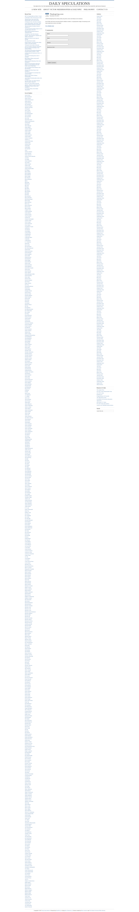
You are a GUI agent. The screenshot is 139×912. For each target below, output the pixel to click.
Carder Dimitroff (28, 211)
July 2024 (99, 54)
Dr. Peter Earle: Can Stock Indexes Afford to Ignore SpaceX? (32, 81)
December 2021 (100, 101)
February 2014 (100, 245)
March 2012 (99, 280)
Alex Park (27, 118)
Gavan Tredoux (28, 344)
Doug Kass (27, 287)
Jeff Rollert (27, 442)
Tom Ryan (27, 848)
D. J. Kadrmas (28, 242)
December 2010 (100, 303)
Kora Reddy (27, 535)
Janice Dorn (27, 420)
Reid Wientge (28, 717)
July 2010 (99, 311)
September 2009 (100, 326)
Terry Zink (27, 821)
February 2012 (100, 282)
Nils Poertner (28, 668)
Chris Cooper (28, 222)
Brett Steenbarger (29, 199)
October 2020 (100, 123)
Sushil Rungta (28, 816)
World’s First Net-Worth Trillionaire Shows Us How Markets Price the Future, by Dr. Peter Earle (32, 65)
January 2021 (100, 118)
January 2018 (100, 173)
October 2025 (100, 31)
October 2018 (100, 160)
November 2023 (100, 66)
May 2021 (99, 112)
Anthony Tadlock (28, 151)
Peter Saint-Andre (29, 700)
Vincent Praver (28, 877)
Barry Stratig (27, 176)
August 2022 (99, 89)
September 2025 (100, 33)
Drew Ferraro (28, 292)
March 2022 (99, 97)
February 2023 (100, 80)
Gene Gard (27, 347)
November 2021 (100, 103)
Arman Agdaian (28, 161)
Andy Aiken (27, 145)
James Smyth (28, 411)
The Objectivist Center (101, 397)
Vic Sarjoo (27, 868)
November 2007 (100, 360)
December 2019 (100, 138)
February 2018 (100, 172)
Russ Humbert (28, 760)
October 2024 (100, 49)
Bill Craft (27, 185)
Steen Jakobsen (28, 789)
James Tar (27, 414)
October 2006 (100, 380)
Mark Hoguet (27, 576)
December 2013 (100, 248)
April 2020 (99, 132)
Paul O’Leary (28, 683)
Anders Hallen (28, 130)
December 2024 (100, 46)
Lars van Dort (28, 546)
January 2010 (100, 320)
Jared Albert (27, 422)
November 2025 (100, 30)
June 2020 (99, 129)
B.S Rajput (27, 170)
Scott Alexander (28, 775)
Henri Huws (27, 378)
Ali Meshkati (27, 122)
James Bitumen (28, 404)
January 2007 (100, 375)
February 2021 (100, 117)
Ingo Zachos (27, 388)
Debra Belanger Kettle (30, 274)
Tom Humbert (28, 842)
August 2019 (99, 144)
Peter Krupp (27, 694)
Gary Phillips (27, 341)
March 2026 (99, 23)
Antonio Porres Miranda (30, 156)
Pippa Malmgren (28, 708)
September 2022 (100, 88)
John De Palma (28, 475)
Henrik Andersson (29, 379)
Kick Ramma (27, 529)
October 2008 (100, 343)
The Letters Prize (100, 390)
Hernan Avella (28, 385)
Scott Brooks (27, 778)
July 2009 (99, 329)
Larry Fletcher (28, 543)
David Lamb (27, 263)
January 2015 (100, 228)
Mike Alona (27, 630)
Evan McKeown (28, 315)
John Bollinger (28, 472)
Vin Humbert (27, 873)
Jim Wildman (27, 468)
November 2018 (100, 158)
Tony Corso (27, 850)
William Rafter (28, 893)
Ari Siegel (27, 159)
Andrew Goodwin (28, 138)
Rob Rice (27, 731)
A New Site (36, 9)
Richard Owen (28, 725)
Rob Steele (27, 732)
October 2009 (100, 325)
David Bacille (28, 258)
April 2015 (99, 224)
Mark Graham (28, 575)
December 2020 (100, 120)
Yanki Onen (27, 896)
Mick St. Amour (28, 627)
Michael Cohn (28, 607)
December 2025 (100, 28)
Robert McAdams (28, 737)
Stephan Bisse (28, 798)
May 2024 (99, 57)
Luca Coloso (27, 563)
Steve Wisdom (28, 810)
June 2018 (99, 166)
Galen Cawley (28, 333)
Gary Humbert (28, 339)
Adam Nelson (28, 101)
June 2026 (99, 19)
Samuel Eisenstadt (29, 774)
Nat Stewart (27, 647)
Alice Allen (27, 124)
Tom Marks (27, 845)
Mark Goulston (28, 573)
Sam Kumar (27, 770)
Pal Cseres (27, 676)
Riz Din (26, 729)
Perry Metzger (28, 686)
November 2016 (100, 195)
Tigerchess (99, 400)
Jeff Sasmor (27, 443)
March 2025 (99, 42)
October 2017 (100, 178)
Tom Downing (28, 841)
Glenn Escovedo (28, 362)
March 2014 (99, 244)
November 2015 (100, 213)
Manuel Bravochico (29, 566)
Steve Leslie (27, 806)
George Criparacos (29, 352)
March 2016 (99, 207)
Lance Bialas (28, 541)
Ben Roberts (27, 177)
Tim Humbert (27, 829)
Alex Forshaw (28, 116)
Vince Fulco (27, 874)
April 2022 (99, 95)
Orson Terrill (27, 671)
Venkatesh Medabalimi (30, 867)
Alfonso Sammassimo (29, 121)
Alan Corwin (27, 110)
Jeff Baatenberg (28, 439)
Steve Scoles (28, 807)
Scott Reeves (28, 781)
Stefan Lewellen (28, 793)
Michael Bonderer (29, 602)
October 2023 (100, 68)
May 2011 (99, 296)
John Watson (28, 489)
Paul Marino (27, 682)
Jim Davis (27, 460)
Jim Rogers (27, 465)
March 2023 (99, 78)
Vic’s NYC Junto (100, 393)
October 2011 (100, 288)
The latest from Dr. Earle (30, 41)
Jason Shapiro (28, 430)
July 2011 (99, 292)
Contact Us (102, 9)
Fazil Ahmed (27, 321)
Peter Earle (27, 689)
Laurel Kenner (28, 549)
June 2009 (99, 331)
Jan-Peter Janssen (29, 417)
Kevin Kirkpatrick (28, 526)
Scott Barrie (27, 777)
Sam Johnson (28, 769)
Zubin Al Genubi (28, 906)
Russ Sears (27, 761)
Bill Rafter (27, 193)
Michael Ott (27, 616)
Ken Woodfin (27, 518)
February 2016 (100, 208)
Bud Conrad (27, 206)
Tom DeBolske (28, 839)
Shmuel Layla (28, 784)
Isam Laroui (27, 393)
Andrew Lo (27, 139)
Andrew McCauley (29, 141)
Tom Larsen (27, 844)
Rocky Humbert (28, 744)
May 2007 (99, 369)
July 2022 (99, 91)
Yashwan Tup (28, 897)
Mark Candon (28, 572)
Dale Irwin (27, 243)
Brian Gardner (84, 910)
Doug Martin (27, 289)
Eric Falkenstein (28, 310)
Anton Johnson (28, 154)
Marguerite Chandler (29, 569)
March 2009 (99, 335)
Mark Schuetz (28, 584)
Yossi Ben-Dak (28, 902)
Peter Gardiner (28, 691)
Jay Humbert (27, 433)
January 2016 (100, 210)
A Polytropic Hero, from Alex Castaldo (33, 22)
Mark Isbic (27, 579)
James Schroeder (29, 410)
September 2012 (100, 271)
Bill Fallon (27, 188)
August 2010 (99, 309)
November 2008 (100, 341)
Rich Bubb (27, 718)
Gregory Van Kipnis (29, 371)
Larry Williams (28, 544)
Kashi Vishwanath (29, 509)
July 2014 (99, 237)
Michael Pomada (28, 618)
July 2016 (99, 201)
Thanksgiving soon (56, 14)
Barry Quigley (28, 173)
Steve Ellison (28, 804)
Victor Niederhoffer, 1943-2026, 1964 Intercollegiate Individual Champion (33, 24)
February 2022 (100, 98)
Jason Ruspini (28, 427)
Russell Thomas (28, 763)
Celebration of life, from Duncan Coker (33, 17)
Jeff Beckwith (28, 440)
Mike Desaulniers (28, 631)
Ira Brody (27, 390)
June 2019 (99, 147)
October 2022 (100, 86)
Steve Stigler (27, 809)
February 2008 (100, 355)
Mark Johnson (28, 581)
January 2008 (100, 357)
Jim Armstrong (28, 457)
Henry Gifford (28, 382)
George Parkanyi (28, 355)
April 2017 (99, 187)
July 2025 (99, 36)
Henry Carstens (28, 381)
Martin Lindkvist (28, 589)
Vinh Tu (26, 879)
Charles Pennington (29, 219)
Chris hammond (28, 223)
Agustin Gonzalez (29, 107)
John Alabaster (28, 471)
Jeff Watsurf (27, 446)
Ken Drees (27, 514)
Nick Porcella (28, 659)
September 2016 (100, 198)
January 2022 (100, 100)
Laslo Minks (27, 547)
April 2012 (99, 279)
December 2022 (100, 83)
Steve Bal (27, 803)
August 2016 (99, 199)
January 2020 (100, 137)
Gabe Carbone (28, 330)
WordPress (58, 910)
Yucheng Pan (28, 903)
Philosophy (89, 9)
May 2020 (99, 130)
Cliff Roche (27, 228)
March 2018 (99, 170)
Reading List (99, 394)
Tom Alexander (28, 836)
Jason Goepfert (28, 423)
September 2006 (100, 381)
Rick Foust (27, 726)
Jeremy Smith (28, 453)
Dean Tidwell (28, 272)
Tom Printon (27, 847)
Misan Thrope (28, 637)
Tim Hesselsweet (28, 827)
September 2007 (100, 363)
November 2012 (100, 268)
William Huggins (28, 890)
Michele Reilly (28, 625)
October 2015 (100, 215)
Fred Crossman (28, 329)
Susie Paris (27, 818)
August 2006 (99, 383)
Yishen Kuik (27, 900)
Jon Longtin (27, 494)
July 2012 (99, 274)
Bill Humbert (27, 191)
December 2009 (100, 322)
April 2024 (99, 59)
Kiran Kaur (27, 534)
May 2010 (99, 314)
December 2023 (100, 65)
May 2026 (99, 20)
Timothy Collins (28, 833)
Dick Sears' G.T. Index (101, 402)
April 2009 (99, 334)
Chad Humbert (28, 216)
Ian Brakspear (28, 387)
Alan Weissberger (29, 113)
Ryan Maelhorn (28, 766)
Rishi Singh (27, 728)
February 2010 (100, 318)
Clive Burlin (27, 229)
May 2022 (99, 94)
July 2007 (99, 366)
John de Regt (28, 477)
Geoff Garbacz (28, 349)
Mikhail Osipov (28, 636)
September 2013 (100, 253)
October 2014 (100, 233)
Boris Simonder (28, 197)
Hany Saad (27, 376)
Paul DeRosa (28, 680)
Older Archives (100, 384)
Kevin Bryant (27, 521)
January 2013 (100, 265)
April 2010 (99, 315)
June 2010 (99, 312)
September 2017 (100, 179)
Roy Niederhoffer (28, 755)
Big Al (26, 180)
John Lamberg (28, 483)
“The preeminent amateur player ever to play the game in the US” (33, 29)
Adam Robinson (28, 102)
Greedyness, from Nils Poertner (32, 34)
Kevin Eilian (27, 524)
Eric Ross (27, 313)
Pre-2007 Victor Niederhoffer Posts (104, 391)
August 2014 (99, 236)
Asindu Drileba (28, 167)
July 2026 (99, 17)
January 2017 (100, 192)
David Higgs (27, 260)
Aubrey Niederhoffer (29, 168)
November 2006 (100, 378)
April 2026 (99, 22)
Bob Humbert (28, 196)
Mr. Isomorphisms (28, 642)
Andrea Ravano (28, 135)
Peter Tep (27, 702)
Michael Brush (28, 604)
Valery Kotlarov (28, 862)
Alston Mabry (28, 127)
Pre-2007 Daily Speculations (103, 403)
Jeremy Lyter (27, 451)
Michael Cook (28, 608)
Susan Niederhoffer (29, 813)
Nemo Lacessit (28, 653)
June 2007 (99, 367)
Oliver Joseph (28, 670)
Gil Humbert (27, 361)
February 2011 (100, 300)
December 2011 (100, 285)
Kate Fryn (27, 511)
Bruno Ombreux (28, 205)
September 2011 (100, 289)
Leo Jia (26, 556)
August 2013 (99, 254)
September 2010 (100, 308)
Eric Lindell (27, 312)
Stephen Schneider (29, 801)
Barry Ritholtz (28, 174)
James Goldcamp (28, 405)
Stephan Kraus (28, 799)
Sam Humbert (28, 767)
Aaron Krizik (27, 95)
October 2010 (100, 306)
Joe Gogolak (27, 469)
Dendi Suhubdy (28, 275)
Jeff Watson (27, 445)
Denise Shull (27, 278)
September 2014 (100, 234)
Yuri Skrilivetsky (28, 905)
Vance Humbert (28, 864)
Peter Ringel (27, 699)
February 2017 (100, 190)
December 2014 (100, 230)
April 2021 (99, 114)
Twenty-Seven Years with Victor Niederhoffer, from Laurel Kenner (32, 20)
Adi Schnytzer (28, 104)
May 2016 (99, 204)
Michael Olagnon (28, 613)
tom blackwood (28, 838)
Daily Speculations (69, 3)
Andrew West (28, 144)
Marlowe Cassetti (28, 585)
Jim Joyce (27, 463)
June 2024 (99, 56)
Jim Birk (26, 459)
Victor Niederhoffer (29, 871)
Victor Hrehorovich (29, 870)
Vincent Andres (28, 876)
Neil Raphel (27, 651)
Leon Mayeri (27, 558)
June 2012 (99, 276)
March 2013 (99, 262)
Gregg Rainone (28, 370)
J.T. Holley (27, 396)
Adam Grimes (28, 98)
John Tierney (28, 488)
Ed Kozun (27, 301)
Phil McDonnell (28, 706)
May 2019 (99, 149)
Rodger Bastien (28, 748)
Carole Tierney (28, 214)
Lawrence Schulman (29, 553)
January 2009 (100, 338)
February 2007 (100, 374)
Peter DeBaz (27, 688)
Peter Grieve (27, 692)
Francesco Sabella (29, 323)
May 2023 (99, 75)
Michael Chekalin (28, 605)
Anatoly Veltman (28, 128)
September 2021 (100, 106)
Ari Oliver (27, 157)
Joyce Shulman (28, 503)
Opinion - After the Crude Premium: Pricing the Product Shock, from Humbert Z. (32, 86)
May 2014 (99, 241)
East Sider (27, 300)
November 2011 (100, 286)
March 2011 (99, 299)
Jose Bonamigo (28, 501)
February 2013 (100, 263)
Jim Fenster (27, 462)
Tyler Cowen (27, 858)
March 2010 (99, 317)
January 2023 (100, 82)
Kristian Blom (28, 538)
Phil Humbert (28, 705)
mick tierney (27, 628)
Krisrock (26, 537)
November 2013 (100, 250)
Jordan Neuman (28, 500)
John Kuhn (27, 482)
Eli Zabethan (27, 307)
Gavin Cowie (27, 346)
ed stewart (27, 303)
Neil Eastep (27, 650)
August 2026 (99, 16)
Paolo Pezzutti (28, 679)
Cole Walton (27, 231)
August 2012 (99, 273)
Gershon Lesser (28, 358)
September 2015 (100, 216)
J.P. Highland (28, 394)
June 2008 (99, 349)
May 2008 (99, 351)
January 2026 (100, 27)
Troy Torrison (28, 856)
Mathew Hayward (28, 592)
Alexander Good (28, 119)
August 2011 (99, 291)
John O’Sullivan (28, 486)
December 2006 (100, 377)
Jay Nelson (27, 434)
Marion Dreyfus (28, 570)
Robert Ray (27, 740)
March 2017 (99, 189)
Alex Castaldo (28, 115)
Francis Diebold (28, 324)
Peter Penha (27, 696)
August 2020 (99, 126)
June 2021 (99, 111)
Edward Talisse (28, 304)
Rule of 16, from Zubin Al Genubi (32, 83)
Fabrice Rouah (28, 316)
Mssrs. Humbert (28, 644)
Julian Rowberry (28, 504)
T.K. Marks (27, 819)
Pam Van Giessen (29, 677)
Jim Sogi (27, 466)
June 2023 (99, 74)
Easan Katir (27, 298)
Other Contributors (29, 673)
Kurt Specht (27, 540)
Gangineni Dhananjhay (30, 335)
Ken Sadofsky (28, 515)
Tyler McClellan (28, 859)
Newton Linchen (28, 654)
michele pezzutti (28, 624)
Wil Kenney (27, 887)
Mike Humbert (28, 633)
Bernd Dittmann (28, 179)
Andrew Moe (27, 142)
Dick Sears (27, 281)
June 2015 (99, 221)
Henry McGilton (28, 384)
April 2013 (99, 260)
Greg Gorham (28, 367)
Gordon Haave (28, 364)
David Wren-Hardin (29, 268)
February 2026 (100, 25)
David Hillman (28, 261)
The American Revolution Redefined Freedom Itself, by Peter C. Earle (33, 51)
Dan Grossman (28, 246)
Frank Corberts (28, 326)
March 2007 (99, 372)
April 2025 (99, 40)
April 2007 (99, 370)
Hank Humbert (28, 375)
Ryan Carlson (28, 764)
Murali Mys (27, 645)
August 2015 (99, 218)
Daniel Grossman (28, 251)
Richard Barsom (28, 722)
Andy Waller (27, 147)
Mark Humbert (28, 578)
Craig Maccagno (28, 237)
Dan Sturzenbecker (29, 248)
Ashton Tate (27, 165)
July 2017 (99, 182)
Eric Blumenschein (29, 309)
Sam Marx (27, 772)
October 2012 (100, 270)
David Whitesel (28, 266)
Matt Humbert (28, 593)
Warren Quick (28, 885)
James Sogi (27, 413)
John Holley (27, 480)
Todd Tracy (27, 835)
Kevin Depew (28, 523)
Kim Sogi (27, 530)
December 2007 (100, 358)
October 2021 (100, 104)
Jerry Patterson (28, 456)
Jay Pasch (27, 436)
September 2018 (100, 161)
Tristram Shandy (28, 853)
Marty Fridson (28, 590)
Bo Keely (27, 194)
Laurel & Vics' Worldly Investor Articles (105, 405)
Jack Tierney (27, 401)
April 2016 (99, 205)
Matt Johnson (28, 595)
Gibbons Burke (28, 359)
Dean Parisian (28, 271)
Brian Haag (27, 200)
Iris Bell (26, 391)
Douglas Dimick (28, 290)
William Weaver (28, 894)
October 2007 (100, 361)
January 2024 (100, 63)
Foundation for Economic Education (104, 399)
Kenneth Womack (29, 520)
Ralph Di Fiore (28, 712)
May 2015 (99, 222)
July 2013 (99, 256)
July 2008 (99, 348)
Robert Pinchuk (28, 738)
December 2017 (100, 175)
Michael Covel (28, 610)
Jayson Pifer (27, 437)
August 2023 (99, 71)
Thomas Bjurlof (28, 824)
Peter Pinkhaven (28, 697)
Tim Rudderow (28, 832)
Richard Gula (28, 723)
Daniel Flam (27, 249)
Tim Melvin (27, 830)
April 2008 (99, 352)
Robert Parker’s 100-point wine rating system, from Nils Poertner (33, 43)
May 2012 (99, 277)
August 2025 (99, 34)
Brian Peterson (28, 202)
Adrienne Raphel (28, 106)
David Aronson (28, 257)
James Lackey (28, 407)
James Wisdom (28, 416)
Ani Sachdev (27, 148)
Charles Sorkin (28, 220)
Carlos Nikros (28, 213)
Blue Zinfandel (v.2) (69, 910)
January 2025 (100, 45)
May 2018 (99, 167)
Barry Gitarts (27, 171)
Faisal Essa (27, 320)
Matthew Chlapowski (29, 596)
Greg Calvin (27, 365)
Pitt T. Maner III (28, 709)
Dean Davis (27, 269)
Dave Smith (27, 255)
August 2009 (99, 328)
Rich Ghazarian (28, 720)
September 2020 (100, 124)
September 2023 (100, 69)
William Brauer (28, 888)
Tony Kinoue (27, 851)
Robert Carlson (28, 734)
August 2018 (99, 163)
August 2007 (99, 364)
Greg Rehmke (28, 368)
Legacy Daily (28, 555)
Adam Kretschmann (29, 99)
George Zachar (28, 356)
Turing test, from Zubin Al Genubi (32, 45)
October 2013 (100, 251)
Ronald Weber (28, 752)
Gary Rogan (27, 342)
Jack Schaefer (28, 399)
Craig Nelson (28, 240)
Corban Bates (28, 232)
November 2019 (100, 140)
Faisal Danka (28, 318)
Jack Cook (27, 397)
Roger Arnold (28, 749)
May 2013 (99, 259)
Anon (26, 150)
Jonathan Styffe (28, 497)
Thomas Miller (28, 825)
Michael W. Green (29, 621)
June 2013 (99, 257)
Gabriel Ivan (27, 332)
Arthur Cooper (28, 164)
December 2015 (100, 211)
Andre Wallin (27, 133)
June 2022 (99, 92)
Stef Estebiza (28, 790)
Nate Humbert (28, 648)
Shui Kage (27, 786)
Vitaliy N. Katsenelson (29, 881)
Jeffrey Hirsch (28, 449)
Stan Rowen (27, 787)
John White (27, 491)
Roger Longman (28, 751)
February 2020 (100, 135)
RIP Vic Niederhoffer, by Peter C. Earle (33, 16)
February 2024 (100, 62)
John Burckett (28, 474)
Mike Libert (27, 634)
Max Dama (27, 601)
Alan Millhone (28, 112)
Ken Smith (27, 517)
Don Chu (27, 284)
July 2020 (99, 127)
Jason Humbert (28, 425)
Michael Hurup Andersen (30, 611)
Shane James (28, 783)
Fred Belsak (27, 327)
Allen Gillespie (28, 125)
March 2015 (99, 225)
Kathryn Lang (28, 512)
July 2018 (99, 164)
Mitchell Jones (28, 639)
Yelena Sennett (28, 899)
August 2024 (99, 53)
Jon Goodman (28, 492)
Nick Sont (27, 662)
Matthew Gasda (28, 598)
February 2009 (100, 337)
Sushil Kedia (27, 815)
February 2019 (100, 153)
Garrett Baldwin (28, 336)
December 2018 (100, 156)
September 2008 (100, 344)
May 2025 (99, 39)
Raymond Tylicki (28, 715)
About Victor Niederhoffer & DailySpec (62, 9)
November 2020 (100, 121)
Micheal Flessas (28, 622)
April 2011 (99, 297)
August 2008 (99, 346)
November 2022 (100, 85)
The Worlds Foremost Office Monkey (97, 910)
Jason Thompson (28, 431)
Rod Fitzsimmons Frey (30, 746)
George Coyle (28, 350)
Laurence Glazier (28, 550)
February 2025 (100, 43)
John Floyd (27, 478)
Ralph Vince (27, 714)
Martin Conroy (28, 587)
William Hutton (28, 891)
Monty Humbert (28, 641)
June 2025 (99, 37)
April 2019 (99, 150)
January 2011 (100, 302)
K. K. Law (27, 508)
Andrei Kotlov (28, 136)
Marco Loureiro (28, 567)
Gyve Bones (27, 373)
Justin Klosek (28, 506)
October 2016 (100, 196)
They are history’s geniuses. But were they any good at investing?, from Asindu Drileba (33, 47)
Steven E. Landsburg (29, 812)
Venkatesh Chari (28, 865)
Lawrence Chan (28, 552)
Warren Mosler (28, 884)
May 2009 (99, 332)
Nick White (27, 663)
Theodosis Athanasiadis (30, 822)
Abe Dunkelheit (28, 96)
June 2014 (99, 239)
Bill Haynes (27, 190)
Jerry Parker (27, 454)
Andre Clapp (27, 132)
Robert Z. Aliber (28, 741)
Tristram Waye (28, 855)
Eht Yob (26, 306)
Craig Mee (27, 239)
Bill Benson (27, 183)
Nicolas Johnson (28, 665)
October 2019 (100, 141)
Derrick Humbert (28, 280)
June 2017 (99, 184)
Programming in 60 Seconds (103, 396)
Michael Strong (28, 619)
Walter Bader (28, 882)
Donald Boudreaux (29, 286)
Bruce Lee (27, 203)
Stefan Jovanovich (29, 792)
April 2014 (99, 242)
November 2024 (100, 48)
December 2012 (100, 267)
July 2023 (99, 72)
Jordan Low (27, 498)
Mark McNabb (28, 582)
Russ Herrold (28, 758)
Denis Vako (27, 277)
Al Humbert (27, 109)
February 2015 (100, 227)
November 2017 (100, 176)
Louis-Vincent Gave (29, 561)
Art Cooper (27, 162)
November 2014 (100, 231)
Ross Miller (27, 754)
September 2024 (100, 51)
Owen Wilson (28, 674)
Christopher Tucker (29, 226)
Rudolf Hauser (28, 757)
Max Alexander (28, 599)
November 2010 (100, 305)
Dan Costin (27, 245)
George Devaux (28, 353)
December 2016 (100, 193)
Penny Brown (28, 685)
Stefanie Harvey (28, 796)
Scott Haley (27, 780)
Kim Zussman (28, 532)
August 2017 (99, 181)
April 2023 (99, 77)
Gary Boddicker (28, 338)
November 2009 (100, 323)
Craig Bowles (28, 234)
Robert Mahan (28, 735)
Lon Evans (27, 560)
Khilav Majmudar (28, 527)
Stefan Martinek (28, 795)
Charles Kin (27, 217)
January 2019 (100, 155)
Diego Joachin (28, 283)
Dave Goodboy (28, 254)
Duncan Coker (28, 294)
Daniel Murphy (28, 252)
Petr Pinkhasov (28, 703)
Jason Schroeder (28, 428)
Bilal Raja (27, 182)
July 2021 (99, 109)
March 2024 (99, 60)
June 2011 (99, 294)
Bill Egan (27, 187)
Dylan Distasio (28, 297)
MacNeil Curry (28, 564)
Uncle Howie (27, 861)
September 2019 (100, 143)
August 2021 (99, 108)
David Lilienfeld (28, 264)
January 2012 (100, 283)
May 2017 (99, 185)
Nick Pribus (27, 660)
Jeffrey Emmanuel (29, 448)
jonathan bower (28, 495)
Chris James (27, 225)
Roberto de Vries (28, 743)
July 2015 (99, 219)
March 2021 (99, 115)
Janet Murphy (28, 419)
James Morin (27, 408)
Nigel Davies (27, 667)
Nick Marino (27, 657)
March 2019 (99, 152)
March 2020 (99, 134)
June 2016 (99, 202)
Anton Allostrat (28, 153)
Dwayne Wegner (28, 295)
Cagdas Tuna (28, 209)
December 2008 (100, 340)
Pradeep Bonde (28, 711)
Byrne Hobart (28, 208)
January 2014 (100, 247)
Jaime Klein (27, 402)
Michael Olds (28, 615)
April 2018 (99, 169)
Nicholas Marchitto (29, 656)
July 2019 (99, 146)
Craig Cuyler (27, 235)
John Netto (27, 485)
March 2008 (99, 354)
